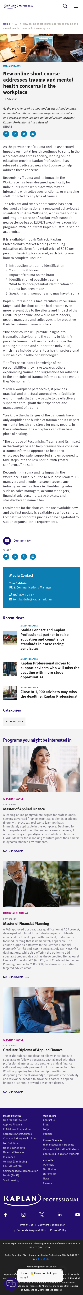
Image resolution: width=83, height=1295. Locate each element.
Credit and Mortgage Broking (19, 1138)
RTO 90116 (44, 1259)
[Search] (65, 6)
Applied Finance (13, 799)
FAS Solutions (11, 1143)
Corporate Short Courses (17, 1134)
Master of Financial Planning (26, 924)
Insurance (9, 1157)
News (46, 1178)
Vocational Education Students (61, 1149)
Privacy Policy (58, 1230)
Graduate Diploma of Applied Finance (33, 1050)
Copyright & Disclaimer (51, 1225)
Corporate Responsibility (31, 1230)
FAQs (46, 1129)
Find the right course (15, 1120)
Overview (48, 1164)
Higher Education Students (58, 1144)
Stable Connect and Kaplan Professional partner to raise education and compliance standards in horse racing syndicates (44, 639)
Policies (48, 1134)
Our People (49, 1174)
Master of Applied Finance (24, 809)
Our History (49, 1169)
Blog (45, 1124)
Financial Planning (15, 913)
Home (6, 24)
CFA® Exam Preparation (17, 1129)
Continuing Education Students (61, 1154)
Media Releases (11, 66)
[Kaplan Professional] (18, 6)
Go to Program (13, 851)
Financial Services (13, 1152)
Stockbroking (11, 1180)
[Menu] (76, 6)
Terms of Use (25, 1225)
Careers (47, 1183)
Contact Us (49, 1120)
